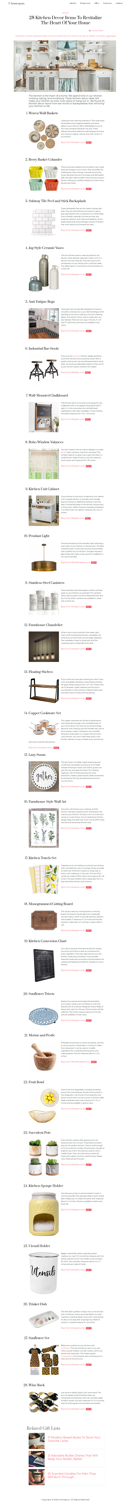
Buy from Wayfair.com (72, 372)
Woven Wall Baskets (43, 113)
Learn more (111, 36)
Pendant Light (39, 536)
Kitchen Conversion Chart (47, 941)
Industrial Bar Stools (44, 349)
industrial (77, 356)
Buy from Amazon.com (73, 142)
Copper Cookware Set (45, 713)
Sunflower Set (39, 1338)
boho (64, 452)
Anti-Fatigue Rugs (42, 302)
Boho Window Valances (46, 442)
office (96, 3)
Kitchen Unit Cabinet (44, 489)
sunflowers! (65, 1348)
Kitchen (65, 13)
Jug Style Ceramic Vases (46, 248)
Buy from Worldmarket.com (75, 562)
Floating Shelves (41, 672)
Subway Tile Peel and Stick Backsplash (58, 201)
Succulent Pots (39, 1133)
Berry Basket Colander (45, 160)
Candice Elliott (97, 31)
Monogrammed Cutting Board (51, 904)
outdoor (119, 3)
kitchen (73, 3)
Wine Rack (37, 1385)
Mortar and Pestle (42, 1035)
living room (85, 3)
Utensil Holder (39, 1246)
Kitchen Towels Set (42, 858)
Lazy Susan (37, 755)
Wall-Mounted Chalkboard (48, 395)
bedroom (107, 3)
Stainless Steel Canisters (46, 583)
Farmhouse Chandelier (46, 625)
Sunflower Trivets (41, 994)
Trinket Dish (38, 1304)
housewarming (67, 1356)
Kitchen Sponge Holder (46, 1186)
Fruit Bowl (36, 1082)
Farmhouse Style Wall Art (47, 802)
